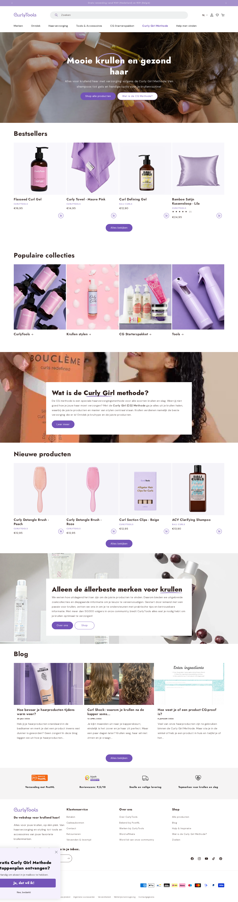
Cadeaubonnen (75, 822)
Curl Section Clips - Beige (139, 520)
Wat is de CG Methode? (137, 96)
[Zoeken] (56, 15)
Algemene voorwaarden (84, 897)
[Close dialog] (72, 852)
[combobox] (119, 15)
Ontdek (36, 26)
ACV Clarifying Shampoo (191, 520)
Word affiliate (127, 834)
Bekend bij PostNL (129, 822)
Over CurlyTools (128, 816)
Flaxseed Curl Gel (27, 199)
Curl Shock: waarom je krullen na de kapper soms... (115, 712)
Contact (71, 828)
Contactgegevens (146, 897)
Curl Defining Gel (133, 199)
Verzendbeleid (104, 897)
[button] (222, 15)
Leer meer (63, 424)
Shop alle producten (98, 96)
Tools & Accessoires (89, 26)
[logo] (25, 15)
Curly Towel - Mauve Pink (86, 199)
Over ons (62, 625)
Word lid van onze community (136, 839)
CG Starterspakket (133, 334)
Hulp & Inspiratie (181, 828)
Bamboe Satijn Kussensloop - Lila (186, 201)
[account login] (211, 15)
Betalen (71, 816)
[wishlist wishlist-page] (217, 15)
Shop (84, 625)
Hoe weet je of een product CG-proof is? (187, 712)
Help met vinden (186, 26)
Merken (18, 26)
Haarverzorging (58, 26)
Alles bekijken (119, 227)
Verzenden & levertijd (79, 839)
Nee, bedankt (40, 892)
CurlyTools (22, 334)
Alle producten (180, 816)
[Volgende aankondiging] (226, 3)
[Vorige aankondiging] (12, 3)
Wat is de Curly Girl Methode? (189, 834)
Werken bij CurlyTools (131, 828)
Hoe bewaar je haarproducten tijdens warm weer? (46, 712)
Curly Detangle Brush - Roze (84, 522)
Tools (176, 334)
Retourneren (74, 834)
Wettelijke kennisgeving (125, 897)
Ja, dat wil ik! (39, 883)
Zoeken (176, 839)
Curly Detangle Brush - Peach (31, 522)
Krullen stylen (77, 334)
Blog (174, 822)
